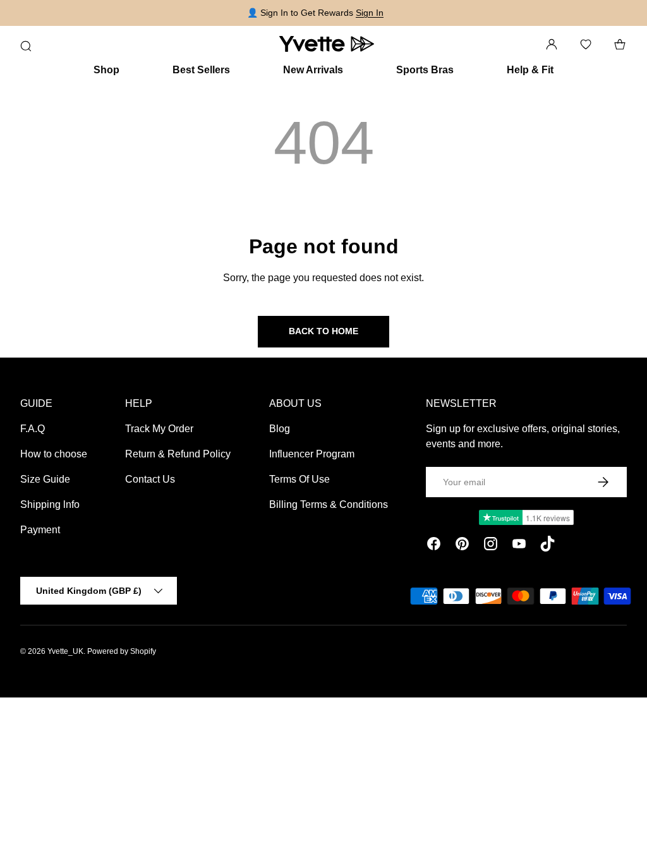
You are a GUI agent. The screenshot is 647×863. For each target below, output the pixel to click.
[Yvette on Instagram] (491, 546)
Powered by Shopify (121, 651)
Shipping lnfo (50, 504)
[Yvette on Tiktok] (547, 546)
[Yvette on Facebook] (434, 546)
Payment (40, 529)
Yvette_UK (65, 651)
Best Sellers (201, 69)
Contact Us (150, 479)
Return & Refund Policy (178, 454)
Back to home (323, 331)
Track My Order (159, 428)
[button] (620, 44)
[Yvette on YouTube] (519, 546)
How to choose (53, 454)
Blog (279, 428)
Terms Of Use (299, 479)
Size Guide (45, 479)
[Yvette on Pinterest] (462, 546)
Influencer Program (311, 454)
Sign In (370, 13)
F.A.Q (32, 428)
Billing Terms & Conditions (328, 504)
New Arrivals (313, 69)
